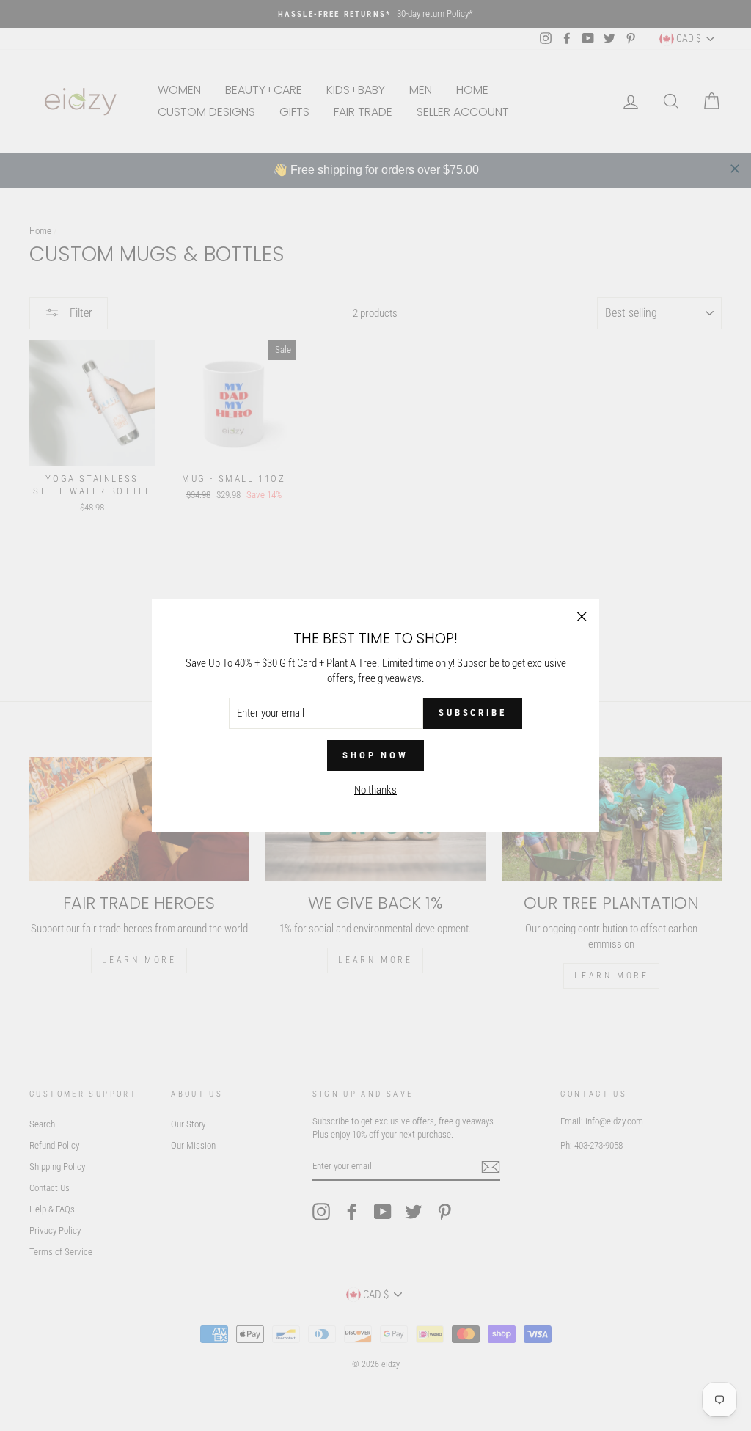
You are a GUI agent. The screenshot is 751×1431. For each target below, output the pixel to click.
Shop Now (375, 755)
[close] (735, 168)
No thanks (375, 790)
